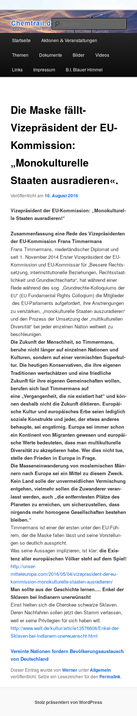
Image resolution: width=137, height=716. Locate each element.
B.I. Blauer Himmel (84, 69)
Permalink (110, 676)
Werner (69, 670)
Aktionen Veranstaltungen (69, 40)
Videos (102, 55)
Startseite (21, 40)
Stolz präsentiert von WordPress (68, 702)
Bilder (78, 55)
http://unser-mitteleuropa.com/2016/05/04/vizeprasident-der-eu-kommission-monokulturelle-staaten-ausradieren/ (64, 574)
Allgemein (100, 670)
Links (17, 69)
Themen (20, 55)
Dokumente (50, 55)
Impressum (44, 69)
